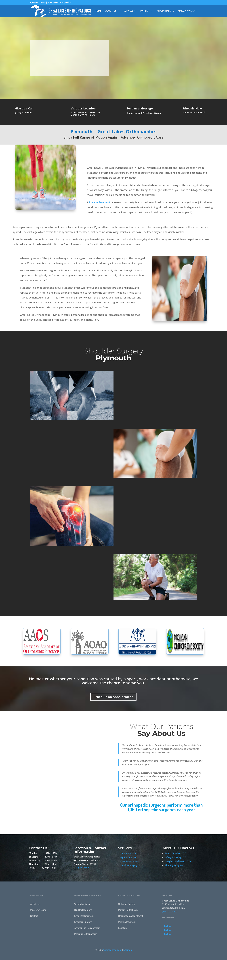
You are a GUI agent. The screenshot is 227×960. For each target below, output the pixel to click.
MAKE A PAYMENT (187, 11)
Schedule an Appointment (113, 697)
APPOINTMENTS (165, 11)
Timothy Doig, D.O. (175, 865)
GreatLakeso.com (112, 950)
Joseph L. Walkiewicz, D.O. (178, 861)
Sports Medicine (128, 853)
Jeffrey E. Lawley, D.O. (176, 857)
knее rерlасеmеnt (99, 202)
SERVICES (128, 11)
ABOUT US (110, 11)
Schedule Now (192, 108)
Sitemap (127, 950)
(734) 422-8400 (43, 71)
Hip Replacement (128, 857)
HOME (98, 11)
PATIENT (145, 11)
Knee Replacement (129, 861)
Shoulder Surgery (128, 865)
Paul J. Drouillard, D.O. (176, 853)
